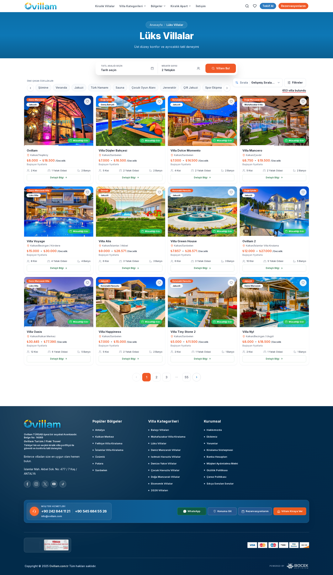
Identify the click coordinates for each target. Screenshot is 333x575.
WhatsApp (194, 511)
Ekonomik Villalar (162, 483)
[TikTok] (62, 484)
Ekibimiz (212, 436)
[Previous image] (29, 121)
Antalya (100, 429)
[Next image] (89, 121)
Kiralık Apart (179, 6)
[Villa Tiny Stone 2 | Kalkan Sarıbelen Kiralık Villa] (202, 302)
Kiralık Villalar (105, 6)
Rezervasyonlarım (293, 6)
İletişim (201, 6)
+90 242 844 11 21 (55, 511)
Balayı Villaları (160, 429)
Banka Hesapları (217, 456)
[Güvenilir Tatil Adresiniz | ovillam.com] (40, 6)
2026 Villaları (159, 490)
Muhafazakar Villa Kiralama (168, 436)
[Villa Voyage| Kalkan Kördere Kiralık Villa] (58, 211)
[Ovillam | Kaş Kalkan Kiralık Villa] (58, 121)
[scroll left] (30, 88)
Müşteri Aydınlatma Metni (222, 463)
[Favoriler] (254, 6)
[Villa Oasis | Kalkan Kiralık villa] (58, 302)
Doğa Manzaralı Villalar (165, 476)
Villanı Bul (223, 68)
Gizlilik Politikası (217, 470)
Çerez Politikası (216, 476)
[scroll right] (227, 88)
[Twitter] (45, 484)
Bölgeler (156, 6)
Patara (99, 463)
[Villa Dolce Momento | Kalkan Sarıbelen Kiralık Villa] (202, 121)
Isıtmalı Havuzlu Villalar (166, 456)
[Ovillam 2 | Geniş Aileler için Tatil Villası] (274, 211)
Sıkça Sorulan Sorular (220, 483)
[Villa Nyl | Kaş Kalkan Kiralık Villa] (274, 302)
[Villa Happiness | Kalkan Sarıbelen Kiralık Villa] (130, 302)
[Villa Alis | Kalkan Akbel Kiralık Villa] (130, 211)
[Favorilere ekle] (87, 101)
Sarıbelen (101, 470)
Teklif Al (267, 6)
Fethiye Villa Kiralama (108, 443)
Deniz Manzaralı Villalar (166, 449)
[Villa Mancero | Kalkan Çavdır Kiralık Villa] (274, 121)
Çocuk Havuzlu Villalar (165, 470)
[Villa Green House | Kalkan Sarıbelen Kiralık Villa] (202, 211)
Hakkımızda (214, 429)
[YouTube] (53, 484)
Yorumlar (212, 443)
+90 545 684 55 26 (91, 511)
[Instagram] (36, 484)
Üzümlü (100, 456)
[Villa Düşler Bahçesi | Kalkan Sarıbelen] (130, 121)
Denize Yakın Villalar (164, 463)
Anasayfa (156, 24)
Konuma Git (224, 511)
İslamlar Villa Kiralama (109, 449)
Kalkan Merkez (104, 436)
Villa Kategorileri (131, 6)
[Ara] (247, 6)
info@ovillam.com (51, 516)
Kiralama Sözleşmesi (220, 449)
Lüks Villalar (174, 24)
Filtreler (297, 82)
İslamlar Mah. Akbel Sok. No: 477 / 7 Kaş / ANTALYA (50, 471)
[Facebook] (27, 484)
